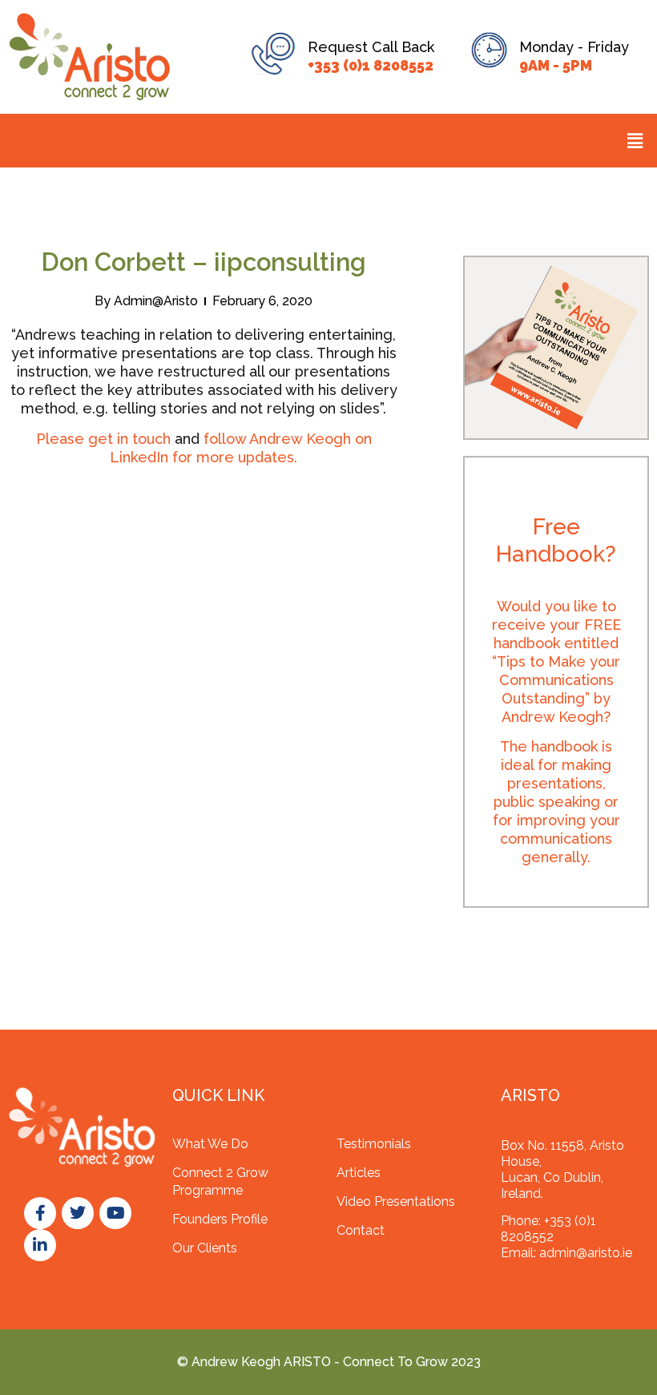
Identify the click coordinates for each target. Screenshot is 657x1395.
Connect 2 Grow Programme (220, 1181)
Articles (359, 1172)
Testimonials (374, 1143)
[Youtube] (115, 1213)
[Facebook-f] (40, 1213)
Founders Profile (220, 1219)
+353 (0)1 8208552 (370, 65)
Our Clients (204, 1248)
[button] (635, 140)
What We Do (210, 1143)
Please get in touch (103, 438)
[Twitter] (78, 1213)
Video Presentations (396, 1201)
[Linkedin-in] (40, 1245)
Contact (361, 1230)
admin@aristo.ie (585, 1252)
